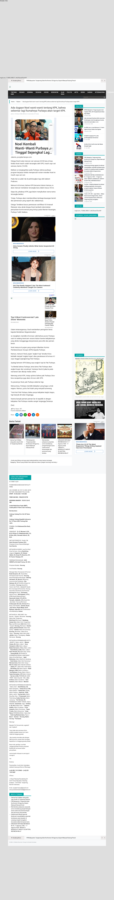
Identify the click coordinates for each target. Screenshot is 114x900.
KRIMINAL (30, 92)
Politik (69, 92)
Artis (76, 92)
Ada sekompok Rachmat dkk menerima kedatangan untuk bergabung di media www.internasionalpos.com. (94, 120)
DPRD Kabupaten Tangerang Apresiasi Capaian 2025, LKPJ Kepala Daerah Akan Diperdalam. (94, 111)
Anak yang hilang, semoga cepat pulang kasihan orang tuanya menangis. (31, 460)
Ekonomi (38, 92)
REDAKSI (21, 92)
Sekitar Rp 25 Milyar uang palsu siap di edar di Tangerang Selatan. (16, 442)
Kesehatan (54, 92)
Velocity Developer (32, 842)
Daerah (89, 92)
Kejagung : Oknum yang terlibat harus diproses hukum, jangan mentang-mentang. (34, 462)
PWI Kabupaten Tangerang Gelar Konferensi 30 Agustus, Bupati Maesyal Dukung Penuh (51, 80)
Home (13, 101)
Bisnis (83, 92)
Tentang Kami (14, 93)
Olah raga (62, 93)
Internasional (100, 92)
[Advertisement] (57, 14)
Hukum (46, 92)
